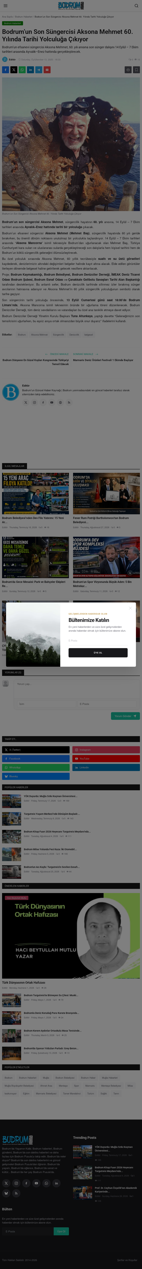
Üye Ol (98, 652)
